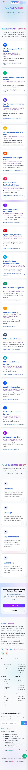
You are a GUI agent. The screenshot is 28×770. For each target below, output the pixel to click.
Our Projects (6, 698)
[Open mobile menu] (24, 2)
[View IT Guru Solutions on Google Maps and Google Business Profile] (6, 653)
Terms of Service (21, 698)
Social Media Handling (7, 688)
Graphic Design (21, 670)
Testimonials (6, 702)
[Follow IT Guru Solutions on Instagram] (6, 649)
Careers (6, 666)
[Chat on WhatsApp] (24, 756)
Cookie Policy (20, 700)
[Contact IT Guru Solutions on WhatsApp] (2, 653)
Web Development (22, 666)
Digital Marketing (21, 664)
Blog (5, 696)
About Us (6, 662)
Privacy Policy (21, 696)
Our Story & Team (8, 664)
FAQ (5, 705)
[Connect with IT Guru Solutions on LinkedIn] (10, 649)
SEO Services (20, 662)
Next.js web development (13, 594)
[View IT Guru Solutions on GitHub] (14, 649)
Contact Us (13, 605)
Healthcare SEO (21, 685)
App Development (22, 668)
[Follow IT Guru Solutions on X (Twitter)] (19, 649)
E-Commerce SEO (21, 689)
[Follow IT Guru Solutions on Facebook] (2, 649)
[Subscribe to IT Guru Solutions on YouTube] (23, 649)
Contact (5, 668)
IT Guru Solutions (19, 761)
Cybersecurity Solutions (21, 682)
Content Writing (7, 686)
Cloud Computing (8, 681)
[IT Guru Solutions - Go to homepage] (6, 2)
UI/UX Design (7, 679)
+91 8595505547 (13, 734)
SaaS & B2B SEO (21, 687)
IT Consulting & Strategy (21, 679)
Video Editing (20, 672)
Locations (6, 700)
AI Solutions (6, 684)
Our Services (14, 610)
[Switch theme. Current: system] (21, 2)
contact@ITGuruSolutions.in (16, 738)
